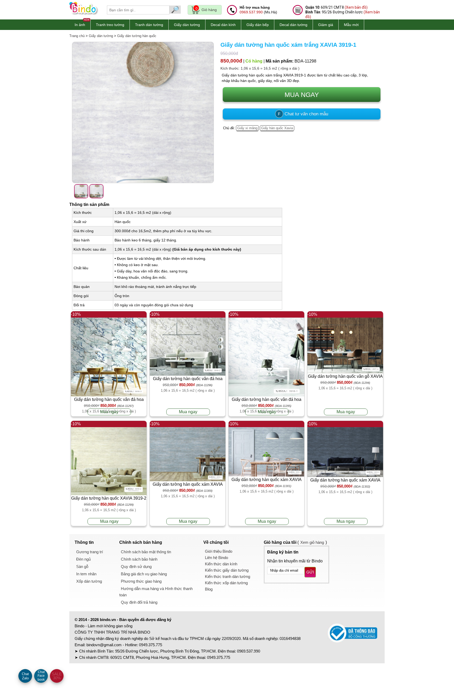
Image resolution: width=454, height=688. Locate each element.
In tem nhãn (86, 574)
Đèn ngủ (83, 559)
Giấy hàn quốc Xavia (277, 128)
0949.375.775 (150, 645)
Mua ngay (109, 412)
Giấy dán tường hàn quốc (136, 36)
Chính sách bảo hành (139, 559)
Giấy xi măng (247, 128)
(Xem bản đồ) (356, 7)
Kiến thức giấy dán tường (227, 570)
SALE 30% (57, 676)
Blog (209, 589)
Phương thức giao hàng (141, 581)
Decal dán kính (223, 25)
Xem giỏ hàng (312, 542)
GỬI (310, 572)
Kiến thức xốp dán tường (226, 583)
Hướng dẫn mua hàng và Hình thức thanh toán (156, 591)
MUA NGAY (302, 94)
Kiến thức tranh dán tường (227, 576)
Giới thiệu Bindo (218, 551)
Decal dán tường (293, 25)
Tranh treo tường (110, 25)
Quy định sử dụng (136, 566)
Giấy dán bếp (257, 25)
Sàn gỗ (82, 566)
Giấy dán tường (187, 25)
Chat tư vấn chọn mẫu (303, 113)
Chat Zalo (25, 676)
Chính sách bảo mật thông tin (146, 552)
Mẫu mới (351, 25)
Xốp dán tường (89, 581)
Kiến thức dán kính (221, 564)
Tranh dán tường (149, 25)
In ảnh (80, 25)
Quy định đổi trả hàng (139, 602)
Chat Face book (41, 675)
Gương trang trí (89, 552)
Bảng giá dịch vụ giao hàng (144, 574)
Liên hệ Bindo (216, 557)
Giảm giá (325, 25)
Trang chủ (77, 36)
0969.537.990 (251, 12)
